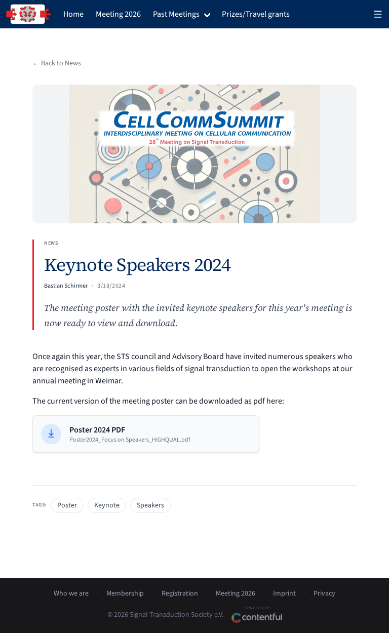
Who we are (71, 593)
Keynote (107, 505)
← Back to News (56, 63)
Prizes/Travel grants (256, 14)
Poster (67, 505)
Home (73, 14)
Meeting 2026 (118, 14)
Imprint (284, 593)
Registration (180, 593)
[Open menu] (378, 14)
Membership (125, 593)
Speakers (150, 505)
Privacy (324, 593)
